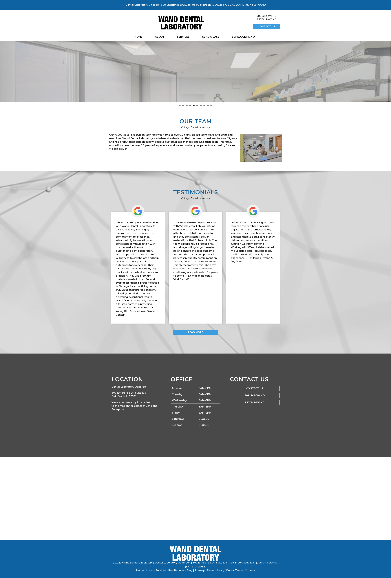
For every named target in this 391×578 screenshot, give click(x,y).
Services (183, 36)
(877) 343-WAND (195, 566)
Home (139, 36)
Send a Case (210, 36)
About (159, 36)
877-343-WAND (256, 4)
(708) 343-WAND (266, 562)
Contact (250, 570)
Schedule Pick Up (244, 36)
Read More (195, 332)
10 (211, 105)
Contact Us (266, 26)
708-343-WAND (234, 4)
